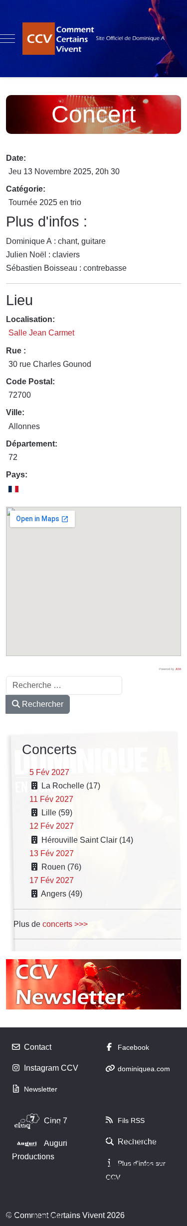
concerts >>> (65, 924)
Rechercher (41, 704)
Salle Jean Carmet (41, 333)
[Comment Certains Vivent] (93, 38)
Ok (11, 1216)
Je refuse (47, 1216)
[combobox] (64, 685)
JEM (178, 669)
